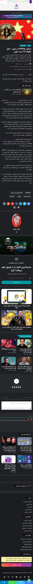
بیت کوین (26, 196)
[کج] (5, 408)
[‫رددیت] (8, 203)
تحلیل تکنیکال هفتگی (27, 547)
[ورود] (5, 8)
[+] (23, 408)
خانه (29, 42)
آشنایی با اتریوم (28, 520)
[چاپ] (14, 207)
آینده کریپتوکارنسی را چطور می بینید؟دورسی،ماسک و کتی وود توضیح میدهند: (9, 448)
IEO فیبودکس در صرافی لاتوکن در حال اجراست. (26, 466)
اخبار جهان (23, 45)
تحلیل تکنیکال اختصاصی (26, 549)
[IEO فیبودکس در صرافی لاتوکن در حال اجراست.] (24, 459)
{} (21, 408)
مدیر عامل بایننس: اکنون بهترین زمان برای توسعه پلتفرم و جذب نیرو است (26, 448)
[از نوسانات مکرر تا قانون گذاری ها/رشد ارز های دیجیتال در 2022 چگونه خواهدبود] (8, 459)
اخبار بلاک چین (28, 509)
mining (26, 74)
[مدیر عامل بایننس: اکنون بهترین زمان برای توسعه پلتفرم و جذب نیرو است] (24, 441)
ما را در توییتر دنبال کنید (22, 486)
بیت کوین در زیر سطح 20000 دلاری (9, 350)
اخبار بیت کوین (28, 512)
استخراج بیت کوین (13, 100)
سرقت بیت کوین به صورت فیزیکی (21, 2)
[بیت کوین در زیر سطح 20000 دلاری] (8, 343)
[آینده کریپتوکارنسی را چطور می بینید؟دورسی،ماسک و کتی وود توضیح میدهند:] (8, 441)
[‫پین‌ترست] (12, 203)
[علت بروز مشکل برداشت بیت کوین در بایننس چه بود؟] (8, 361)
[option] (16, 245)
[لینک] (19, 408)
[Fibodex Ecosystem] (16, 16)
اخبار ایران (29, 507)
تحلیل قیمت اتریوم (27, 542)
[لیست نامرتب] (13, 408)
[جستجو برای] (2, 8)
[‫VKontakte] (4, 203)
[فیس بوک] (28, 203)
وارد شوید (4, 397)
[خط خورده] (9, 408)
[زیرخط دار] (7, 408)
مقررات (11, 196)
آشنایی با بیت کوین (27, 526)
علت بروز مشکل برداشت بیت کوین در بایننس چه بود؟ (9, 367)
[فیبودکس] (16, 7)
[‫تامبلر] (16, 203)
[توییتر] (24, 203)
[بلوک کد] (17, 408)
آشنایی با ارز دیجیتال (27, 528)
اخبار (26, 42)
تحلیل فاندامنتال (28, 544)
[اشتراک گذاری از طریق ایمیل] (18, 207)
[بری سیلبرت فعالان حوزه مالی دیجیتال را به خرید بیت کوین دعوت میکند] (24, 361)
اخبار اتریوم (29, 504)
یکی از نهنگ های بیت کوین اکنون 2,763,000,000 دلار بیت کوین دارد (16, 247)
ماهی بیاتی (26, 64)
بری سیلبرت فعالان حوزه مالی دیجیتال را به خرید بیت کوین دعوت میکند (25, 368)
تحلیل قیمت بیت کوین (26, 539)
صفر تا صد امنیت (28, 531)
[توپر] (3, 408)
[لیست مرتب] (11, 408)
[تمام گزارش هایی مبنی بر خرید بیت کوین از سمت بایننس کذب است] (24, 343)
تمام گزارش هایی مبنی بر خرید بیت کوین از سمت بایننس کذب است (26, 350)
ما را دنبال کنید (16, 565)
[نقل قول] (15, 408)
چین (18, 196)
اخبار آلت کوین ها (28, 502)
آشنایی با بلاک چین (27, 523)
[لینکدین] (20, 203)
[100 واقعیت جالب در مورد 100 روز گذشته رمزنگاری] (27, 92)
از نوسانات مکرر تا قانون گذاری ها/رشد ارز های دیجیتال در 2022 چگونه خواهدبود (10, 467)
